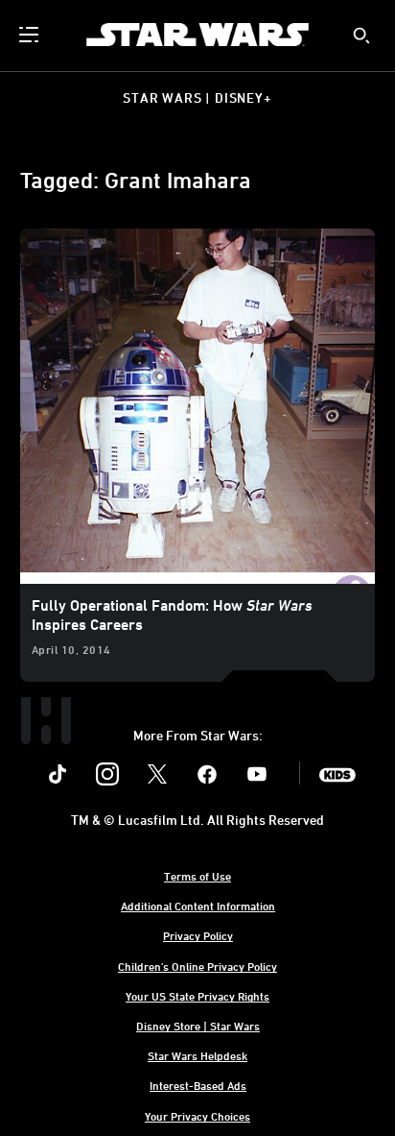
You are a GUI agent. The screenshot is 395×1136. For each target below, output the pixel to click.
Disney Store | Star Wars (198, 1025)
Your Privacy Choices (197, 1116)
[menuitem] (30, 35)
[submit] (361, 35)
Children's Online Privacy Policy (197, 966)
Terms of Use (197, 875)
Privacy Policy (198, 935)
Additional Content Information (198, 905)
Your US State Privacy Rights (197, 996)
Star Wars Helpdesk (197, 1055)
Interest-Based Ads (198, 1085)
